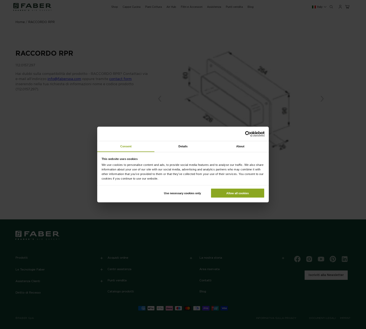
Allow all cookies (237, 193)
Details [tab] (183, 146)
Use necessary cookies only (182, 193)
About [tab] (240, 146)
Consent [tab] (126, 146)
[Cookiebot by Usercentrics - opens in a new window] (248, 134)
